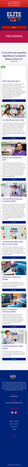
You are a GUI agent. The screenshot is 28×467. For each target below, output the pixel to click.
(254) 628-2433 (14, 396)
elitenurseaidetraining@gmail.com (14, 402)
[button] (12, 412)
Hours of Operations (14, 5)
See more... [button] (14, 100)
